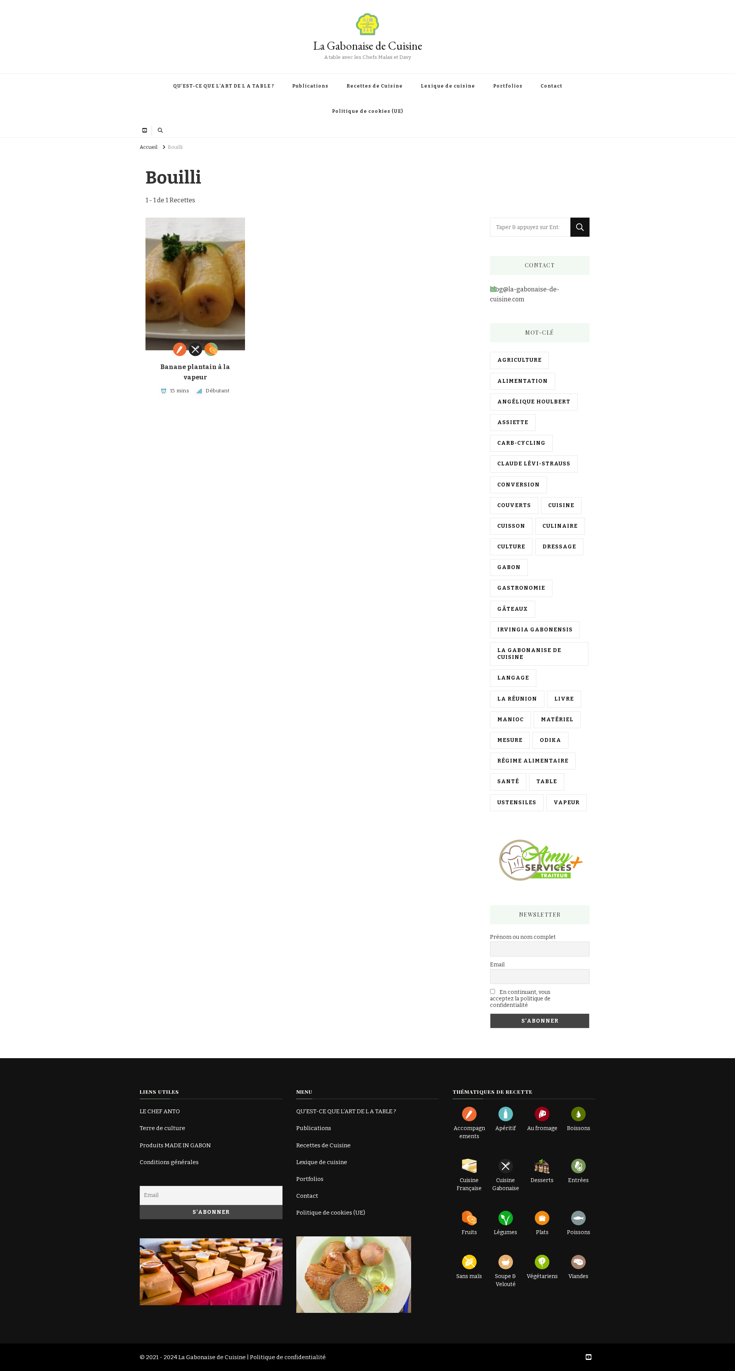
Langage (513, 678)
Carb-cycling (521, 443)
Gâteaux (512, 609)
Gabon (509, 567)
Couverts (514, 505)
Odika (550, 740)
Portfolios (508, 86)
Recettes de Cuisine (374, 86)
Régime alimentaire (532, 761)
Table (546, 781)
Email (497, 964)
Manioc (510, 719)
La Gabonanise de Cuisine (529, 653)
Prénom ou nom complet (523, 937)
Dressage (559, 546)
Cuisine (561, 505)
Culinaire (560, 526)
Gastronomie (521, 588)
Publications (310, 86)
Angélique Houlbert (533, 401)
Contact (551, 86)
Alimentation (522, 381)
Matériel (557, 719)
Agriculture (519, 360)
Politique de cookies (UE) (367, 111)
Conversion (518, 484)
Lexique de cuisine (448, 86)
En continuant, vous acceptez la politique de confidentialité (520, 998)
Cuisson (511, 526)
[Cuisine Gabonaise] (195, 349)
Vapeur (567, 802)
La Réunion (517, 699)
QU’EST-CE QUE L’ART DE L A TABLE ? (223, 86)
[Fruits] (211, 349)
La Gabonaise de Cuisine (367, 45)
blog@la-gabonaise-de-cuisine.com (524, 294)
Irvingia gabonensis (535, 629)
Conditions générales (169, 1162)
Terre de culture (162, 1128)
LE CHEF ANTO (160, 1111)
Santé (508, 781)
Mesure (510, 740)
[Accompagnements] (179, 349)
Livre (564, 699)
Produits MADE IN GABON (175, 1145)
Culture (511, 546)
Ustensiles (516, 802)
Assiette (512, 422)
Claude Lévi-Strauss (533, 463)
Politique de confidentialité (288, 1357)
